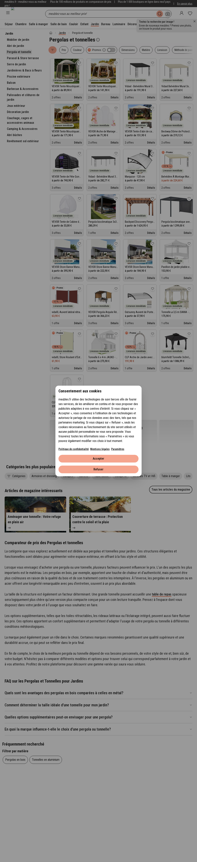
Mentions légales (100, 449)
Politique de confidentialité (73, 449)
